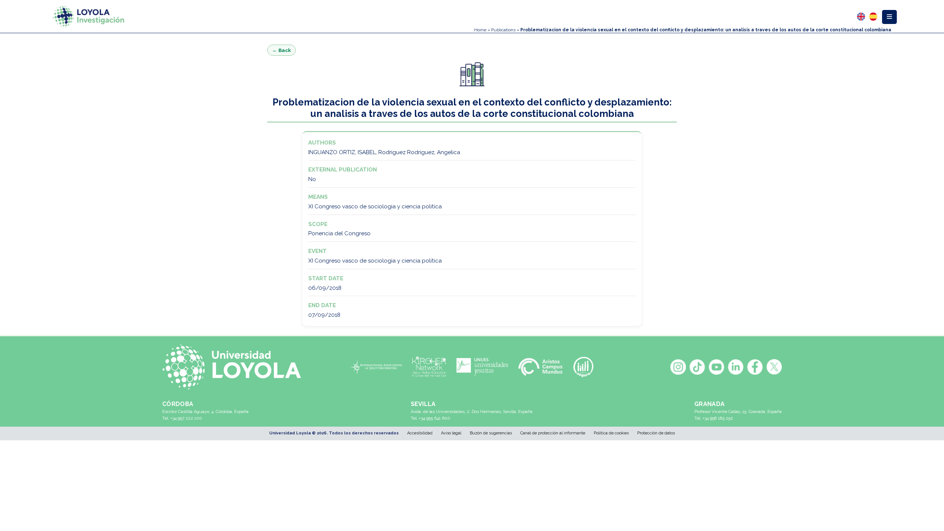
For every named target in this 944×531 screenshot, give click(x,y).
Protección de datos (656, 433)
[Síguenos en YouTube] (716, 367)
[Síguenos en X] (774, 367)
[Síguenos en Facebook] (755, 367)
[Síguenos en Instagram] (678, 367)
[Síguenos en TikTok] (697, 367)
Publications (503, 29)
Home (480, 29)
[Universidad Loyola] (235, 367)
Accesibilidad (420, 433)
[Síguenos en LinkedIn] (735, 367)
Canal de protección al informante (552, 433)
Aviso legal (451, 433)
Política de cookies (611, 433)
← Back (281, 50)
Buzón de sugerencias (491, 433)
